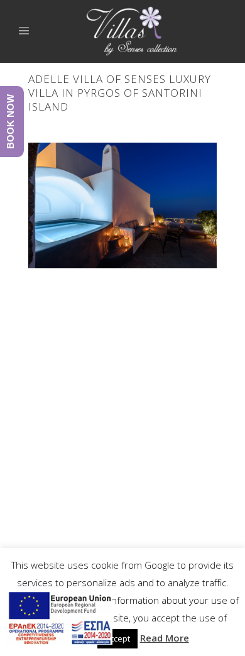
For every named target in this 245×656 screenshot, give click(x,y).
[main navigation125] (59, 620)
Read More (164, 637)
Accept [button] (117, 638)
